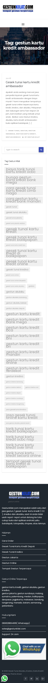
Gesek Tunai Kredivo (12, 551)
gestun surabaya (25, 593)
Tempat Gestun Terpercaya (16, 568)
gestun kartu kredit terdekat (22, 369)
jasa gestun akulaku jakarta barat (17, 423)
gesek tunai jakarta (14, 218)
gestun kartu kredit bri (22, 345)
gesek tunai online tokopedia (16, 281)
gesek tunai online (12, 275)
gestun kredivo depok (13, 393)
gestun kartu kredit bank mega (22, 320)
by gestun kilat (32, 137)
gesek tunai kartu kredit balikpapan (21, 238)
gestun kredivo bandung (14, 382)
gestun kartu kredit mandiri (22, 353)
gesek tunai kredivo (17, 269)
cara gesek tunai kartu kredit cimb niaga (21, 190)
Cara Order (8, 540)
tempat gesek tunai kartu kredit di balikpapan (23, 464)
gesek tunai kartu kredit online (21, 262)
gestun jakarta (9, 593)
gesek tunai (14, 131)
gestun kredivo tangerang (15, 404)
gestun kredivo (14, 376)
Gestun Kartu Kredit (26, 134)
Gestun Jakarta (10, 557)
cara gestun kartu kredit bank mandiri (23, 200)
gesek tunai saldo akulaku (15, 286)
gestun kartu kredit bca (22, 328)
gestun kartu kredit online (22, 361)
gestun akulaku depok (15, 308)
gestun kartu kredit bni (22, 337)
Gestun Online (9, 563)
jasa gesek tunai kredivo (16, 409)
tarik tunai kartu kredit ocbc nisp (20, 438)
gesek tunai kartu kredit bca (15, 245)
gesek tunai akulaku (16, 212)
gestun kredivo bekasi (13, 387)
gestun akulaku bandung (16, 297)
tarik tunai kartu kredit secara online (23, 454)
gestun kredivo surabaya (14, 398)
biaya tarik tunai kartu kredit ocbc (21, 170)
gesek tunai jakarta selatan (15, 223)
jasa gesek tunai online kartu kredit (22, 416)
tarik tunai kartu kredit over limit (20, 446)
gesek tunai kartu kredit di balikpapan (21, 253)
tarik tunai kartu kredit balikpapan (21, 430)
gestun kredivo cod (31, 387)
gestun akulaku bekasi (16, 303)
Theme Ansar (16, 674)
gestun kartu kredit (23, 314)
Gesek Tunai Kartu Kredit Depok (18, 546)
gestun (24, 131)
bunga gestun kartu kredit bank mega (21, 180)
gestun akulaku (15, 292)
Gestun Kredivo (13, 137)
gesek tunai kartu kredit (22, 230)
